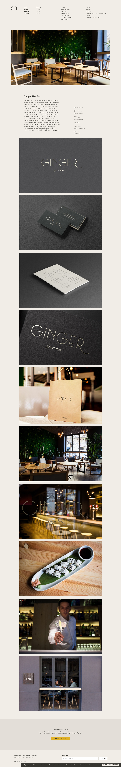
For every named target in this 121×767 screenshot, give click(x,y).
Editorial (38, 13)
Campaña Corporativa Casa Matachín (96, 13)
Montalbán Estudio (16, 13)
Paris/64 (63, 7)
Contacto (26, 13)
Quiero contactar (60, 738)
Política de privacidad (27, 757)
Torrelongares (64, 19)
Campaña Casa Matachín (93, 17)
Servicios (26, 9)
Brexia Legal (89, 11)
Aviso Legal (17, 757)
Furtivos (88, 7)
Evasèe (88, 15)
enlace (98, 764)
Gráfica (38, 11)
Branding (38, 7)
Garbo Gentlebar (65, 9)
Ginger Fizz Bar (65, 13)
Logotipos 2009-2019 (66, 17)
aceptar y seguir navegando (111, 764)
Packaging (38, 9)
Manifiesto (26, 11)
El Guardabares (65, 15)
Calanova (88, 9)
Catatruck (64, 11)
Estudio (26, 7)
